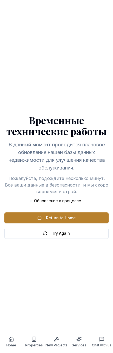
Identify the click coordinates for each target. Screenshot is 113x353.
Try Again (61, 233)
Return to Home (61, 217)
